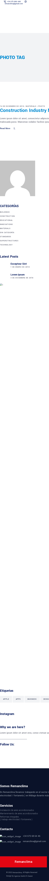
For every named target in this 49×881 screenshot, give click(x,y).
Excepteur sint (19, 264)
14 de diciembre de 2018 (12, 106)
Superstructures (9, 241)
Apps (18, 699)
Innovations (6, 224)
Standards (5, 236)
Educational (6, 220)
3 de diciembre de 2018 (22, 278)
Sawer (30, 876)
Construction (7, 216)
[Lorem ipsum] (4, 276)
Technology (6, 245)
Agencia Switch (20, 876)
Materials (31, 106)
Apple (6, 699)
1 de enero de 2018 (20, 267)
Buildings (5, 212)
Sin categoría (7, 232)
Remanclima (17, 872)
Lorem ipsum (18, 274)
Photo (41, 106)
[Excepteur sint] (4, 266)
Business (32, 699)
